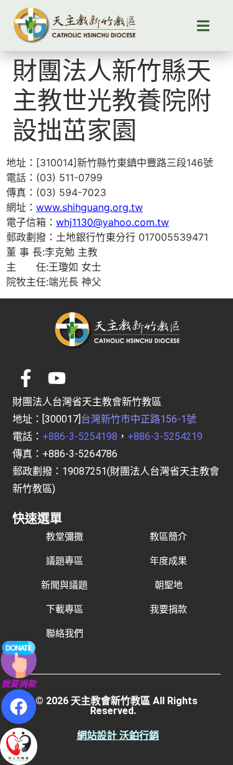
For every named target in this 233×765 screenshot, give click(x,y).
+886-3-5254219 (165, 436)
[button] (203, 26)
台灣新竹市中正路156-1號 (138, 419)
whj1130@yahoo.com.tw (112, 222)
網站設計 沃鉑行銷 (118, 735)
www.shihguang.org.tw (89, 207)
